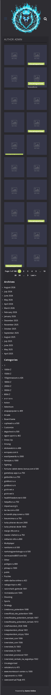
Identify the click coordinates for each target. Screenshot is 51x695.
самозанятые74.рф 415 (14, 679)
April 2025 (8, 353)
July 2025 (8, 341)
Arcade (7, 415)
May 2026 (8, 300)
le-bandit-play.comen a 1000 (16, 514)
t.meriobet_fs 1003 (12, 646)
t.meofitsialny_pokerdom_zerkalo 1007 (21, 617)
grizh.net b (9, 493)
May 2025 (8, 349)
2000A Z (7, 386)
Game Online (30, 691)
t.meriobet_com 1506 (13, 642)
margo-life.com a (11, 531)
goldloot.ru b (10, 485)
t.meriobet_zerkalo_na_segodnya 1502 (21, 659)
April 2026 (8, 304)
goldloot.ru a (10, 481)
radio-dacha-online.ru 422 (15, 580)
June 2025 (8, 345)
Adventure (8, 406)
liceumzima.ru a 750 (13, 518)
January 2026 (10, 316)
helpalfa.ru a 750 (11, 502)
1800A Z (7, 382)
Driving (7, 444)
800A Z (7, 394)
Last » (33, 275)
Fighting (8, 464)
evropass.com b (11, 452)
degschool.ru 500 (11, 431)
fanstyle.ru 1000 (11, 460)
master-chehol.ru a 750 (14, 535)
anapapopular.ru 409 (13, 411)
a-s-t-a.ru (8, 398)
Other (6, 560)
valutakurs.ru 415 (12, 667)
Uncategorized (36, 64)
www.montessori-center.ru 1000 (18, 671)
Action (7, 402)
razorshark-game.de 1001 (15, 588)
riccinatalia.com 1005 (13, 593)
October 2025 (10, 328)
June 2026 (8, 295)
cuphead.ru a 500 (11, 423)
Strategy (8, 605)
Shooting (8, 597)
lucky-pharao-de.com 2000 (16, 522)
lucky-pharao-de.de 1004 (15, 526)
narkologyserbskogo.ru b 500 (17, 551)
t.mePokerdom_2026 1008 (15, 626)
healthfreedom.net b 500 (15, 497)
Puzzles (7, 576)
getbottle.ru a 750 (12, 477)
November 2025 (11, 324)
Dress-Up (8, 440)
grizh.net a (9, 489)
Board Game (9, 419)
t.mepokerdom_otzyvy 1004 (16, 634)
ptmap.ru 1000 (10, 568)
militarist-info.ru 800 (13, 539)
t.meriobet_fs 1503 (12, 651)
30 (20, 275)
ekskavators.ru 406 (12, 448)
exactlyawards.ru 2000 (14, 456)
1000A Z (7, 369)
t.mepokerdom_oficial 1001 (16, 630)
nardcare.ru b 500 (12, 547)
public (6, 572)
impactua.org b (11, 506)
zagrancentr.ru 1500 (13, 675)
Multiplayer (9, 543)
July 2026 (8, 291)
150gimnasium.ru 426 (13, 378)
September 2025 (11, 333)
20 (15, 275)
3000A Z (7, 390)
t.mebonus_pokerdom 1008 (16, 609)
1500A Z (7, 373)
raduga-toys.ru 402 (12, 584)
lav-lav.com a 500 (11, 510)
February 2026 (10, 312)
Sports (7, 601)
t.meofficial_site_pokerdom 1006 (18, 613)
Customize (9, 427)
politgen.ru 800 (11, 564)
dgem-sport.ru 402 (12, 435)
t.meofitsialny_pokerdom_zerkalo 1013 (21, 622)
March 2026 (9, 308)
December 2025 (11, 320)
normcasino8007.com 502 (15, 555)
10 (44, 271)
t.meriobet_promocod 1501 (16, 655)
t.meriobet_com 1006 (13, 638)
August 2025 (9, 337)
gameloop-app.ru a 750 (14, 473)
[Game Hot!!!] (26, 18)
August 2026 (9, 287)
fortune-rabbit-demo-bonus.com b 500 (21, 469)
